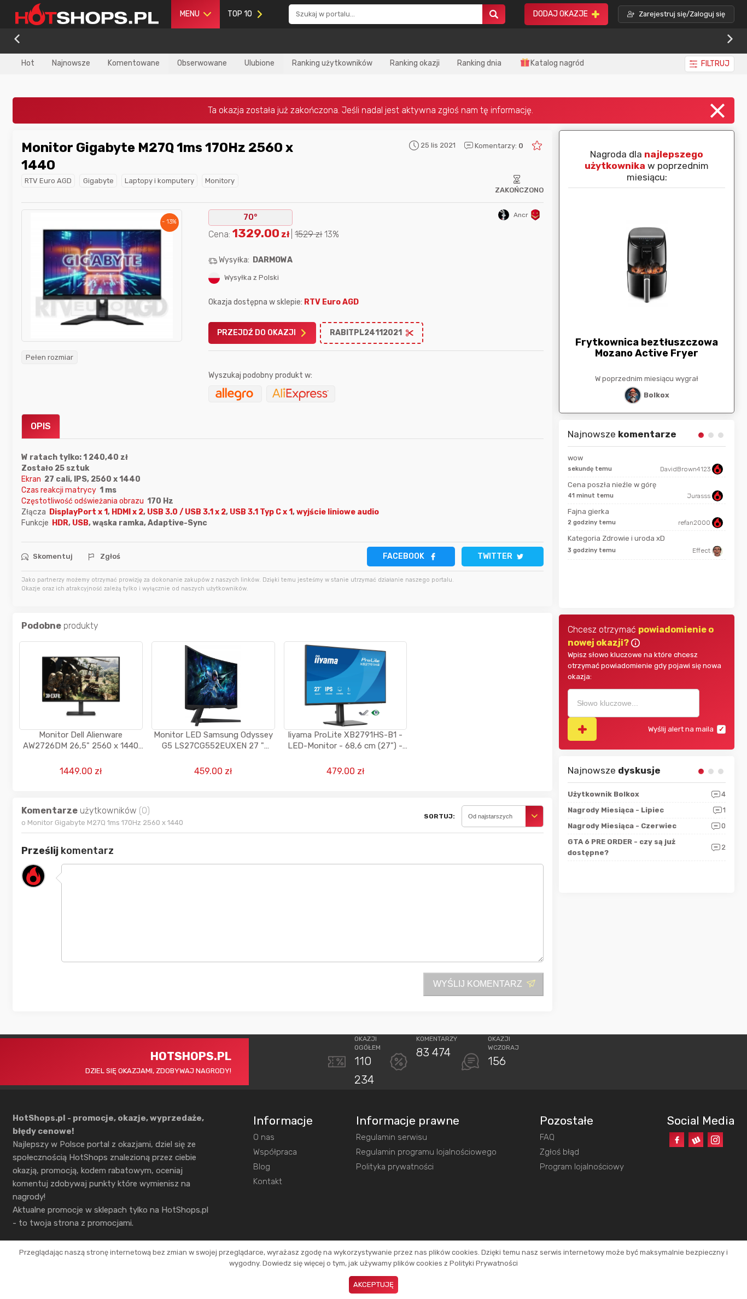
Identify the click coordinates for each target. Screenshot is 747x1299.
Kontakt (267, 1181)
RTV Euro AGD (48, 181)
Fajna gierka (588, 511)
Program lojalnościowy (582, 1167)
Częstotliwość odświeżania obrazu (84, 501)
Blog (261, 1167)
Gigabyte (98, 181)
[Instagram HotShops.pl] (715, 1139)
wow (575, 458)
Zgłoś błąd (559, 1152)
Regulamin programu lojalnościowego (426, 1152)
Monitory (220, 181)
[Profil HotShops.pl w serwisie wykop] (695, 1139)
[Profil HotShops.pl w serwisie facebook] (676, 1139)
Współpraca (275, 1152)
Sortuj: (439, 816)
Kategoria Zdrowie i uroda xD (616, 538)
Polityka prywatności (395, 1167)
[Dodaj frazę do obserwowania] (582, 729)
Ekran (32, 479)
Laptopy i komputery (159, 181)
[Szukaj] (493, 14)
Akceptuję (373, 1284)
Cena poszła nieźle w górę (612, 485)
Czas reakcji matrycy (60, 490)
